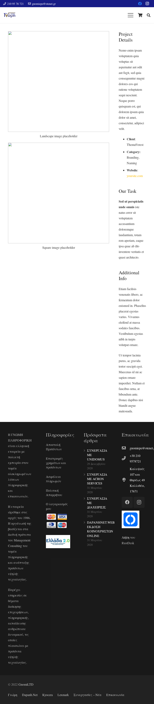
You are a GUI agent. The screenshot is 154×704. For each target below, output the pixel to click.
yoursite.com (135, 176)
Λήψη (125, 537)
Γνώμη (12, 695)
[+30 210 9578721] (126, 458)
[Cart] (140, 15)
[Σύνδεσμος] (9, 15)
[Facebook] (140, 3)
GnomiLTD (25, 684)
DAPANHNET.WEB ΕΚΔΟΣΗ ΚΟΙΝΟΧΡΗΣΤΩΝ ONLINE (101, 529)
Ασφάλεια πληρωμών (53, 478)
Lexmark (63, 695)
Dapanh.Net (29, 695)
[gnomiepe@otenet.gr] (126, 448)
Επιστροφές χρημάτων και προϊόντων (56, 462)
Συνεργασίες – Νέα (87, 695)
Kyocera (47, 695)
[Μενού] (130, 15)
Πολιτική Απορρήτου (54, 492)
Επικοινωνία (115, 695)
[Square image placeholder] (58, 198)
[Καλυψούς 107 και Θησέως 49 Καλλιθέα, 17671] (126, 480)
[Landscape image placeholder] (58, 86)
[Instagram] (147, 3)
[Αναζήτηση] (149, 15)
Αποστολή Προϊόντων (54, 446)
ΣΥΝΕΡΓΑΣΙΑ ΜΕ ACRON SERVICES (97, 478)
